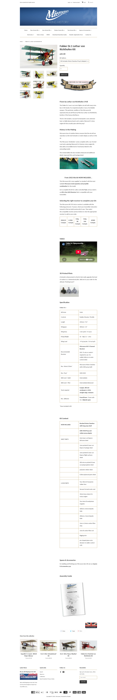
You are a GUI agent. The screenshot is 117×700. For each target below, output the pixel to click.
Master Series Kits (59, 30)
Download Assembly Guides (60, 34)
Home (25, 30)
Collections (42, 676)
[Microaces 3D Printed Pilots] (69, 296)
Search (41, 672)
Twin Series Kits (71, 30)
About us (42, 674)
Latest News (23, 668)
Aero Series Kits (46, 30)
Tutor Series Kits (34, 30)
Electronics (30, 34)
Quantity (62, 65)
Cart (85, 2)
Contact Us (88, 34)
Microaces (58, 696)
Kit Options (63, 58)
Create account (76, 2)
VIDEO (48, 34)
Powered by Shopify (66, 696)
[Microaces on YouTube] (63, 672)
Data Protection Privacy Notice (47, 679)
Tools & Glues (40, 34)
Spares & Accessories (85, 30)
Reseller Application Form (76, 34)
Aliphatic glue (86, 400)
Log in (69, 2)
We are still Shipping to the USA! (28, 672)
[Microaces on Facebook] (60, 672)
